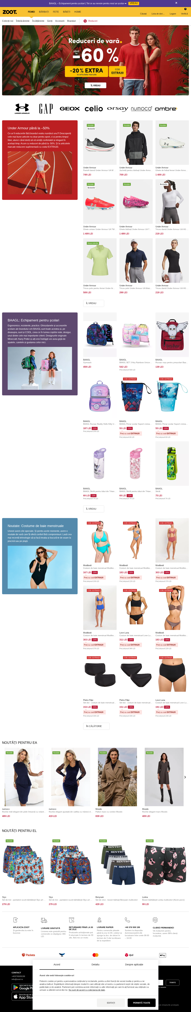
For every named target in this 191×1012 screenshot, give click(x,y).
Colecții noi (7, 21)
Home (77, 12)
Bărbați (44, 12)
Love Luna (124, 632)
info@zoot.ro (17, 979)
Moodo (99, 809)
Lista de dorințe (158, 13)
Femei (31, 12)
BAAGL (86, 360)
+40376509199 (18, 976)
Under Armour (89, 167)
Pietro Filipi (88, 700)
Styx (4, 897)
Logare (173, 13)
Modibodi (87, 565)
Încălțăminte (38, 21)
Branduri (71, 21)
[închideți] (176, 3)
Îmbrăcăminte (23, 21)
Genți (49, 21)
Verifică (184, 11)
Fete (56, 12)
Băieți (66, 12)
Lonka (145, 897)
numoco (6, 809)
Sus (184, 995)
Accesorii (59, 21)
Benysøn (100, 897)
